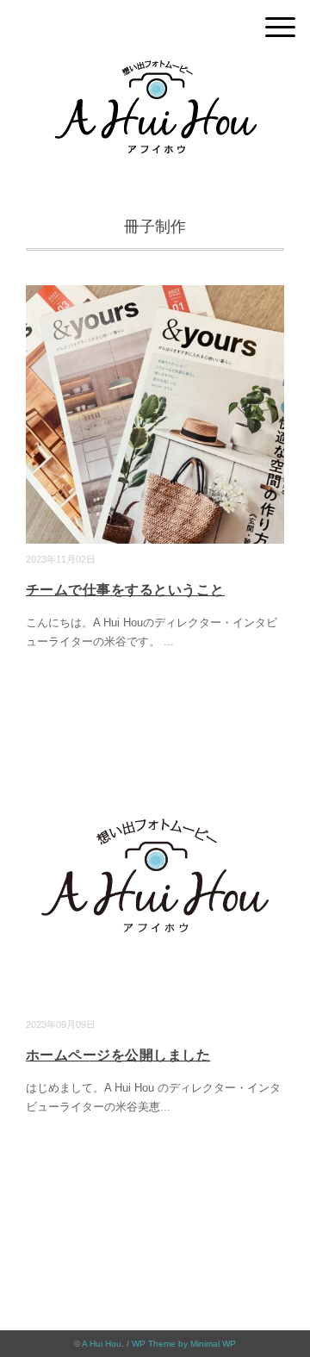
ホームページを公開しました (118, 1055)
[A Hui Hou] (155, 72)
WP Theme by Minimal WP (184, 1343)
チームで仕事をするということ (125, 589)
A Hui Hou (101, 1343)
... (169, 641)
